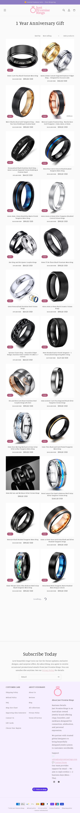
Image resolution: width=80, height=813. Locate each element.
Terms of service (54, 808)
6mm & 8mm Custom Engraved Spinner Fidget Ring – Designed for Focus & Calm (57, 77)
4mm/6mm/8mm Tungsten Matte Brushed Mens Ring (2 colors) (57, 587)
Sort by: (38, 36)
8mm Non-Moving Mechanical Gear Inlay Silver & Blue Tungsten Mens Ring (23, 448)
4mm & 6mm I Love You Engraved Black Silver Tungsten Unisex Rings (57, 402)
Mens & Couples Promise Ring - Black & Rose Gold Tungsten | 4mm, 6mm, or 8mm (57, 123)
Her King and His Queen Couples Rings (23, 262)
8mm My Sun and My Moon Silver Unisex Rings (22, 493)
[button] (5, 10)
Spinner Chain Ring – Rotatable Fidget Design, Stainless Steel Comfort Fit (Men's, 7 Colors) (22, 355)
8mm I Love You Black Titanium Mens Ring (22, 76)
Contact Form (61, 762)
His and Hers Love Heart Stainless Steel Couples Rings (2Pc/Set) (23, 402)
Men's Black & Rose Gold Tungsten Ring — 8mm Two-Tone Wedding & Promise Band (23, 123)
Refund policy (31, 808)
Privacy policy (42, 808)
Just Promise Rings (18, 808)
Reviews (32, 697)
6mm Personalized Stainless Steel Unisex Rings (22, 307)
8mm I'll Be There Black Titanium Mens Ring (57, 262)
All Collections (34, 708)
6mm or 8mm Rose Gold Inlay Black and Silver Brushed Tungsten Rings (57, 540)
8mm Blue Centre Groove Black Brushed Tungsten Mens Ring (57, 170)
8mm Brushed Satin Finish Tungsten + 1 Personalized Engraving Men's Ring (57, 354)
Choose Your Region (13, 728)
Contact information (41, 810)
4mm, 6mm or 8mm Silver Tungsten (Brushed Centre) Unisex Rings (57, 217)
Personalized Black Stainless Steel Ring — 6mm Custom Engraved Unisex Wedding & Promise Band (23, 170)
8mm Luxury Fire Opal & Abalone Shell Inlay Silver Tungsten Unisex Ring (57, 494)
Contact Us (10, 718)
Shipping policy (67, 808)
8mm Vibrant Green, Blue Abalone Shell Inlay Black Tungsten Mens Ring (23, 587)
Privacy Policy (48, 670)
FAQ (7, 703)
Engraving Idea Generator (16, 713)
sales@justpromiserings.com (64, 759)
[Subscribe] (58, 677)
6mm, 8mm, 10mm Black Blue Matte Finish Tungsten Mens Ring (22, 217)
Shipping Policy (12, 692)
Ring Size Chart (12, 708)
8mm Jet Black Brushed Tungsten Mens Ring (22, 539)
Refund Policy (11, 697)
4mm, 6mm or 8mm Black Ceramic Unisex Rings (57, 307)
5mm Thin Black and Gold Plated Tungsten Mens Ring (57, 448)
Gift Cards (10, 723)
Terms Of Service (35, 718)
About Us (32, 692)
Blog (30, 703)
